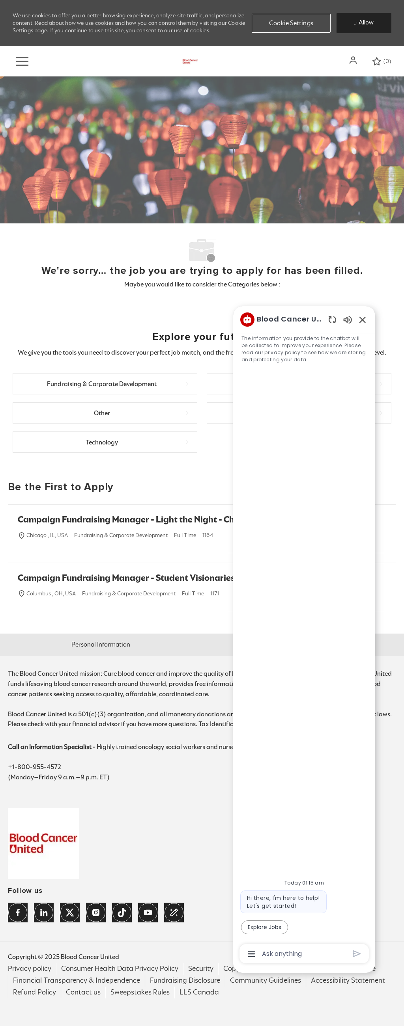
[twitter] (69, 912)
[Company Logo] (190, 61)
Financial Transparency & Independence (76, 980)
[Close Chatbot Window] (362, 319)
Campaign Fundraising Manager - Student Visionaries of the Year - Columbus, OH (181, 577)
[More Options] (251, 954)
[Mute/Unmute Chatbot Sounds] (348, 319)
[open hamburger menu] (22, 61)
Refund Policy (34, 992)
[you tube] (147, 912)
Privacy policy (29, 968)
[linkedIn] (43, 912)
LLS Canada (199, 992)
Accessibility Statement (348, 980)
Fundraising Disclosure (185, 980)
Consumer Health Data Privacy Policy (119, 968)
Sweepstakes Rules (140, 992)
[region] (304, 636)
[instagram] (95, 912)
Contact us (83, 992)
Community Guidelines (265, 980)
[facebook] (17, 912)
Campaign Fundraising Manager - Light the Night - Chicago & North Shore (166, 519)
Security (200, 968)
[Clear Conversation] (332, 319)
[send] (357, 954)
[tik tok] (121, 912)
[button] (353, 60)
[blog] (174, 912)
